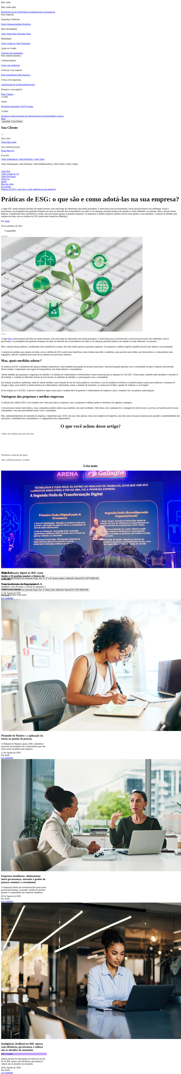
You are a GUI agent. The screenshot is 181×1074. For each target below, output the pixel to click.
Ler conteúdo (7, 598)
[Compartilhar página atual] (7, 236)
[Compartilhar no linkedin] (4, 236)
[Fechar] (2, 134)
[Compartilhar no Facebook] (2, 236)
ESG (10, 338)
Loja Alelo (6, 121)
